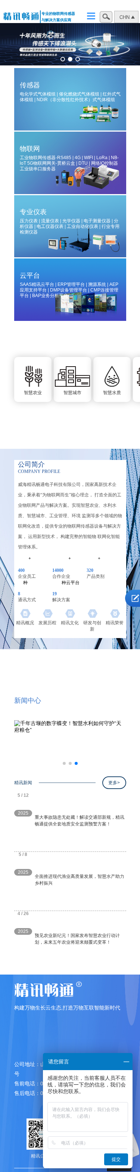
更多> (114, 782)
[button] (62, 59)
